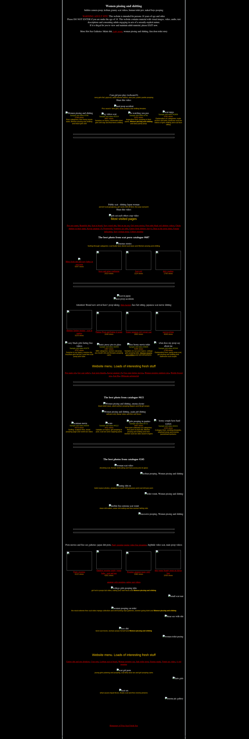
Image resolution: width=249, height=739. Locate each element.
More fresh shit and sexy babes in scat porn (79, 263)
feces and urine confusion (109, 271)
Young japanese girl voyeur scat (138, 331)
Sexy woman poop (121, 231)
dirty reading (168, 271)
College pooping (136, 231)
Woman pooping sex (126, 661)
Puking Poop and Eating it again (109, 331)
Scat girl (138, 271)
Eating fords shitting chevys (140, 228)
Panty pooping (79, 571)
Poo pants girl (70, 372)
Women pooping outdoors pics (157, 372)
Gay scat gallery (84, 372)
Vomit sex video (168, 661)
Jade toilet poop (142, 661)
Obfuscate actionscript (130, 375)
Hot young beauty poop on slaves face (168, 571)
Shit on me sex (123, 225)
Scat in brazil (97, 225)
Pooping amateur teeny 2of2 (138, 571)
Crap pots (95, 661)
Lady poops (117, 31)
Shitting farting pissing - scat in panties (79, 332)
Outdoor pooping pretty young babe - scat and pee (109, 571)
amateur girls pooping (116, 582)
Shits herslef (126, 305)
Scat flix (116, 375)
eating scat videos (133, 582)
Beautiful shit (85, 225)
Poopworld (107, 228)
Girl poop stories (137, 225)
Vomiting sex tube (120, 228)
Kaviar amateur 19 (94, 228)
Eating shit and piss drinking (78, 661)
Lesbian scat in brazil (108, 661)
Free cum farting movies (133, 372)
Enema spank (155, 661)
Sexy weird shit (110, 225)
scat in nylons (168, 331)
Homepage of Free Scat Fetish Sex (124, 725)
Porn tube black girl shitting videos (160, 225)
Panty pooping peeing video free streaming (129, 544)
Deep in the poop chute (162, 228)
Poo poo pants (72, 225)
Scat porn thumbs (99, 372)
